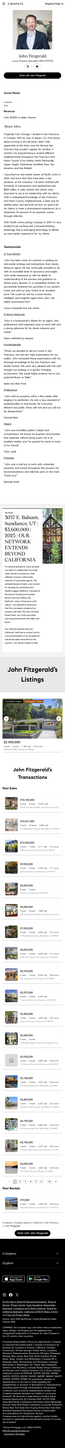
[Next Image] (58, 718)
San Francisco (52, 1222)
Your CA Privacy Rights (18, 1315)
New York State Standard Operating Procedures (32, 1409)
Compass (7, 1222)
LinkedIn (8, 102)
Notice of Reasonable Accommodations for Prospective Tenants (29, 1412)
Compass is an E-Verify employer (29, 1308)
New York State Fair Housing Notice (27, 1407)
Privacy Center (18, 1305)
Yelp (6, 105)
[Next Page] (55, 1182)
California (38, 1222)
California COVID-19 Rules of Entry (41, 1311)
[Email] (37, 66)
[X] (18, 1294)
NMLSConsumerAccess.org (16, 1430)
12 (50, 1181)
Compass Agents (22, 1222)
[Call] (28, 66)
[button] (4, 3)
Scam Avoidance (34, 1305)
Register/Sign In (54, 3)
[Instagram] (6, 1294)
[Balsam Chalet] (53, 563)
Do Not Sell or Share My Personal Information (25, 1302)
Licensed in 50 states (14, 1434)
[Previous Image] (6, 718)
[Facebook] (12, 1294)
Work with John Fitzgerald (32, 75)
